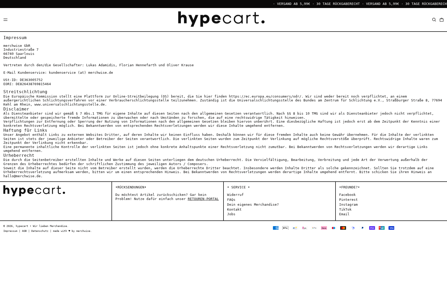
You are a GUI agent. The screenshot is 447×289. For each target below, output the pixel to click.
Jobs (231, 214)
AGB (24, 230)
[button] (434, 19)
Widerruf (235, 195)
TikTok (345, 209)
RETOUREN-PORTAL (203, 199)
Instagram (348, 204)
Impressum (10, 230)
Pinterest (348, 200)
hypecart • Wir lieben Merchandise (41, 225)
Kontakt (234, 209)
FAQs (231, 200)
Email (344, 214)
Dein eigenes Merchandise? (253, 204)
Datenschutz (39, 230)
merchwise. (84, 230)
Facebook (347, 195)
